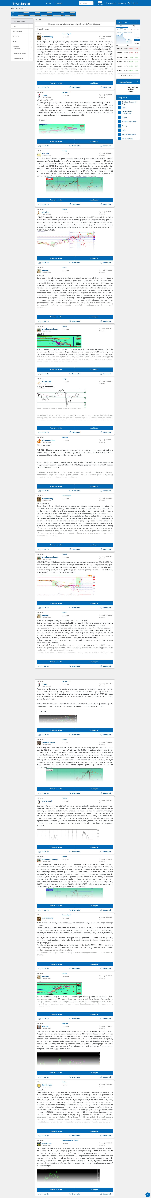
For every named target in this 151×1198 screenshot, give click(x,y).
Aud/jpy (64, 379)
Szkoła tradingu (18, 58)
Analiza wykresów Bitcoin (70, 1140)
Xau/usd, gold (66, 34)
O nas (48, 3)
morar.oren (46, 382)
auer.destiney (47, 37)
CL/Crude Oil (66, 92)
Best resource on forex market (133, 89)
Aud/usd (65, 437)
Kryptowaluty (17, 31)
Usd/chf (64, 326)
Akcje (15, 41)
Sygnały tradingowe (19, 53)
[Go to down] (147, 1194)
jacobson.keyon (48, 742)
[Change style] (129, 3)
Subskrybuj (102, 39)
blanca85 (45, 154)
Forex (15, 26)
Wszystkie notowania (128, 75)
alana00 (45, 1026)
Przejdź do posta (56, 83)
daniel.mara (47, 1085)
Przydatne (58, 3)
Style (133, 3)
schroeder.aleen (48, 440)
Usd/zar (64, 1082)
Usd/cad (64, 798)
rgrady (44, 95)
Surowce (16, 36)
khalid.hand (47, 801)
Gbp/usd (65, 1023)
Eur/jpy (64, 151)
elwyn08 (45, 270)
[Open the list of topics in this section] (30, 26)
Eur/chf (64, 739)
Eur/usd (64, 267)
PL (137, 3)
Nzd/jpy (64, 209)
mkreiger (45, 212)
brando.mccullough (50, 329)
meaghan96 (46, 1143)
